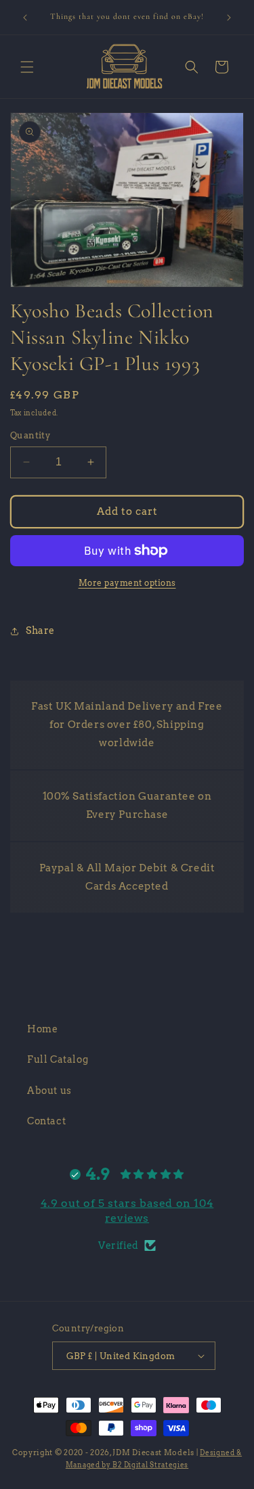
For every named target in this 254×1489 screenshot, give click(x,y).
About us (49, 1090)
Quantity (30, 435)
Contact (46, 1121)
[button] (27, 67)
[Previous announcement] (25, 17)
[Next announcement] (229, 17)
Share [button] (40, 630)
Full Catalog (57, 1059)
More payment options (127, 583)
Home (42, 1029)
